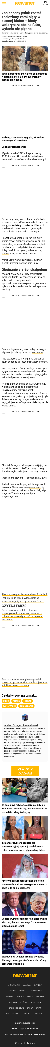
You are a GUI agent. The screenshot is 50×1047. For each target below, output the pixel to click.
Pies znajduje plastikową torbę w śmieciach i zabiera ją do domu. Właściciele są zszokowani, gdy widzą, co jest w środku (24, 598)
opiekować (35, 487)
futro (6, 700)
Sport (30, 1008)
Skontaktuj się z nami (25, 1023)
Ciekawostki (14, 985)
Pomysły (40, 997)
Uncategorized (12, 1014)
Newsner (5, 33)
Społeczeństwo (16, 1008)
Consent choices (25, 1043)
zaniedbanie (26, 705)
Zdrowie (27, 1014)
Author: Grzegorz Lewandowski (14, 36)
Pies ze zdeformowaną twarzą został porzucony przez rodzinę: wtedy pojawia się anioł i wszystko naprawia (24, 682)
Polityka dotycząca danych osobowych (25, 1035)
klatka (16, 700)
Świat (38, 1008)
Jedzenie (12, 991)
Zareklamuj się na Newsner (25, 1029)
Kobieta (23, 991)
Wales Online (8, 405)
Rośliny (24, 1002)
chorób (5, 253)
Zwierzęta (14, 33)
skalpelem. (37, 352)
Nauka (30, 997)
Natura (20, 997)
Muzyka (9, 997)
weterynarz (9, 705)
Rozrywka (36, 1002)
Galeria (27, 985)
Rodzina (13, 1002)
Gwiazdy (38, 985)
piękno (27, 700)
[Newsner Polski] (24, 3)
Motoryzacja (36, 991)
